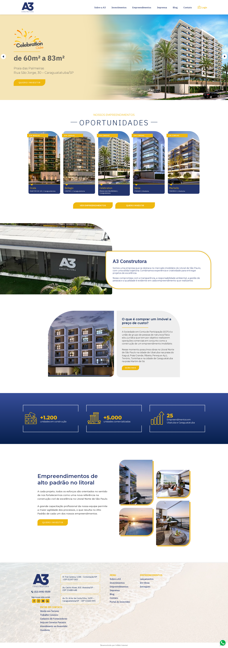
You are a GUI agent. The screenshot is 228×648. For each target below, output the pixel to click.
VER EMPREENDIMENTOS (93, 205)
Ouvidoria (45, 630)
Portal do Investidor (120, 602)
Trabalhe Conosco (49, 615)
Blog (175, 7)
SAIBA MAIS (130, 368)
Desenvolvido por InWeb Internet (114, 645)
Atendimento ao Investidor (54, 626)
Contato (187, 7)
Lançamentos (147, 579)
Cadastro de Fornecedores (53, 618)
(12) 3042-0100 (42, 591)
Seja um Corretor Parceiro (53, 622)
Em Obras (145, 583)
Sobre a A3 (100, 7)
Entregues (145, 586)
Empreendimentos (141, 7)
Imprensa (162, 7)
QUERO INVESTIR (30, 82)
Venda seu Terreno (49, 611)
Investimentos (119, 7)
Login (204, 7)
